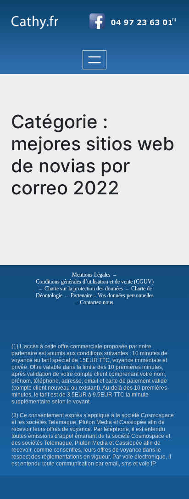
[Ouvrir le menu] (94, 59)
